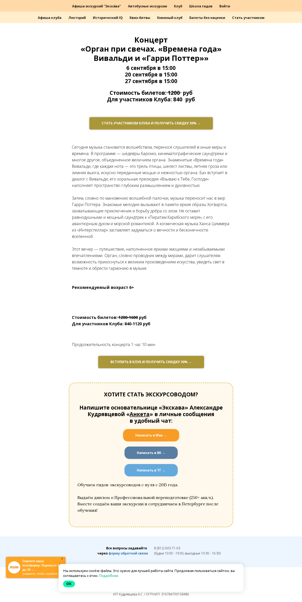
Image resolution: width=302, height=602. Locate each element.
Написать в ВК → (151, 452)
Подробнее (108, 576)
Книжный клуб (170, 17)
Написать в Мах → (151, 435)
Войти (224, 6)
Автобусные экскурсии (148, 6)
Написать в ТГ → (151, 470)
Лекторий (77, 17)
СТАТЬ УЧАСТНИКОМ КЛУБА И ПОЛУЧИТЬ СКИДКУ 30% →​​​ (151, 123)
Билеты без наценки (207, 17)
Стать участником (248, 17)
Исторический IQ (108, 17)
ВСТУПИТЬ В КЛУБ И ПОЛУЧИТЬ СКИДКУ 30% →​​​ (151, 362)
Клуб (178, 6)
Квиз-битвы (140, 17)
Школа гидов (201, 6)
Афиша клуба (50, 17)
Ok (69, 584)
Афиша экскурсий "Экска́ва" (97, 6)
